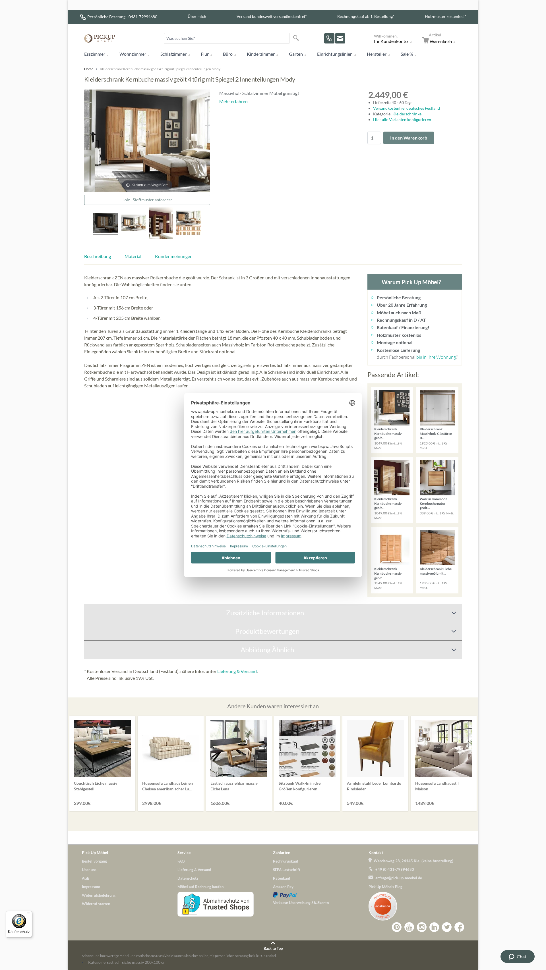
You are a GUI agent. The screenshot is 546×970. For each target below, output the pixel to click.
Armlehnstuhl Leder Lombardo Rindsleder (374, 786)
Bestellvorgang (94, 861)
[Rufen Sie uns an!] (329, 38)
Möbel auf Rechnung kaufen (200, 886)
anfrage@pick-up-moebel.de (398, 878)
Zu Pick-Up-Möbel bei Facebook (459, 927)
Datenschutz (187, 878)
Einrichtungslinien (335, 54)
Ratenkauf (281, 878)
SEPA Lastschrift (286, 869)
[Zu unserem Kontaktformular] (340, 38)
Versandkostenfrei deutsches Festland (406, 108)
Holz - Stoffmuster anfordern (147, 199)
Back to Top (273, 948)
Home (88, 69)
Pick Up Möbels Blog (385, 886)
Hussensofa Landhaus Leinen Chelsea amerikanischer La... (167, 786)
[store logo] (99, 38)
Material (133, 256)
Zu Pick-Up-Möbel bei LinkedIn (434, 927)
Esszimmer (94, 54)
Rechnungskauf (285, 861)
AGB (85, 878)
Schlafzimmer (173, 54)
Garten (296, 54)
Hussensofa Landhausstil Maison (437, 786)
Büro (228, 54)
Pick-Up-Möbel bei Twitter (447, 927)
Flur (205, 54)
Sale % (407, 54)
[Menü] (28, 914)
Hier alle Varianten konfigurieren (402, 119)
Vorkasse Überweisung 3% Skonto (301, 902)
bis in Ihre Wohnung (436, 357)
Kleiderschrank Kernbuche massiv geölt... (388, 433)
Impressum (91, 886)
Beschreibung (97, 256)
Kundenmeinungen (174, 256)
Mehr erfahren (233, 101)
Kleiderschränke (406, 113)
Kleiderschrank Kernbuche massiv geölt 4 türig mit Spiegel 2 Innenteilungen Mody (160, 69)
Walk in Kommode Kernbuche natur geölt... (433, 503)
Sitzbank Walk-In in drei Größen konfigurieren (300, 786)
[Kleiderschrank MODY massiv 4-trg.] (188, 224)
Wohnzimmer (132, 54)
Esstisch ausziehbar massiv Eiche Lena (234, 786)
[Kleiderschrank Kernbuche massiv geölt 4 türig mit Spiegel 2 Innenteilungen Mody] (105, 224)
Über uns (89, 869)
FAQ (181, 861)
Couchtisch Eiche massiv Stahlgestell (95, 786)
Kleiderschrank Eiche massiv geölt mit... (436, 571)
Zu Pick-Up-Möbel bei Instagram (422, 927)
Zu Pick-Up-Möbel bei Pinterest (397, 927)
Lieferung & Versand (237, 671)
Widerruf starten (96, 904)
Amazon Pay (283, 886)
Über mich (197, 16)
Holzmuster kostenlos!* (445, 16)
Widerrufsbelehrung (98, 895)
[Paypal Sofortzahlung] (321, 895)
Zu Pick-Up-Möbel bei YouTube (409, 927)
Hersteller (376, 54)
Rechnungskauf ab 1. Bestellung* (365, 16)
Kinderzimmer (261, 54)
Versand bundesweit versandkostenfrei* (272, 16)
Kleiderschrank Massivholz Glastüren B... (436, 433)
